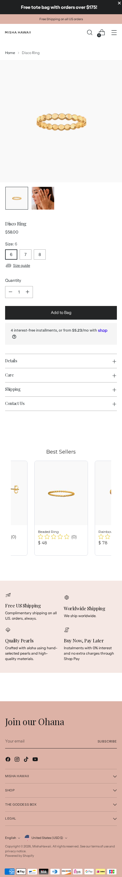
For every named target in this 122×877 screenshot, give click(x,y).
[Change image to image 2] (42, 198)
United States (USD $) (47, 838)
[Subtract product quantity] (10, 292)
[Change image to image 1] (16, 198)
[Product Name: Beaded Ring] (61, 508)
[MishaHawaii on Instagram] (17, 760)
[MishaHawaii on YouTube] (35, 760)
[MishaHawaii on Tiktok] (26, 760)
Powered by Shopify (19, 856)
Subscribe (107, 741)
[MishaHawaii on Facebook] (8, 760)
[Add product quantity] (27, 292)
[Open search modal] (89, 32)
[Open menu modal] (114, 32)
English (10, 838)
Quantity (13, 280)
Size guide (21, 265)
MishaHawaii (41, 846)
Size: (11, 244)
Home (10, 53)
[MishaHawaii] (18, 32)
